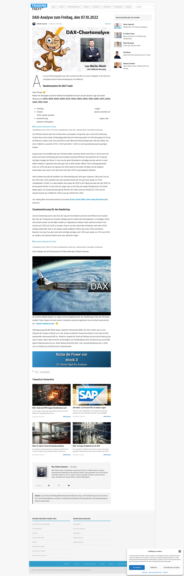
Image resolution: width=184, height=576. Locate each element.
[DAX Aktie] (51, 395)
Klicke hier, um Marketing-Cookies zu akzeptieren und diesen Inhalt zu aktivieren (71, 286)
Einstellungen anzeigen (172, 567)
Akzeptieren (137, 567)
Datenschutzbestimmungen (155, 572)
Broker (128, 7)
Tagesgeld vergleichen (78, 542)
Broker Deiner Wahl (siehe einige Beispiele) (87, 199)
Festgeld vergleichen (78, 537)
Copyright (76, 564)
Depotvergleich (76, 533)
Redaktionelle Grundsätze (38, 546)
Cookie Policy (145, 572)
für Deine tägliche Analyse (71, 364)
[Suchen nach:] (144, 7)
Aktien (61, 7)
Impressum (165, 572)
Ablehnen (153, 567)
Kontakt (102, 564)
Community (96, 7)
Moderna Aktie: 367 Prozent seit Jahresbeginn (135, 27)
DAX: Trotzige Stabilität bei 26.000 (86, 446)
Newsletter (118, 7)
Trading (86, 7)
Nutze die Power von (71, 354)
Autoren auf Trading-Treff (38, 537)
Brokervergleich (77, 524)
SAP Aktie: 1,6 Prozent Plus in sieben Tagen (89, 407)
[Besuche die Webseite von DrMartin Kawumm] (49, 485)
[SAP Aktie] (92, 395)
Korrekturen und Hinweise (38, 551)
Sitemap (111, 564)
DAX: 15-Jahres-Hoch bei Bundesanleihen (48, 446)
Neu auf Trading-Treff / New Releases (41, 524)
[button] (180, 551)
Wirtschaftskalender (37, 528)
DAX (37, 372)
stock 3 (71, 360)
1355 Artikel (73, 467)
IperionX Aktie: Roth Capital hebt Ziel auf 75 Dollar (136, 55)
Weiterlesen (67, 416)
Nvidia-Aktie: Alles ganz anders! (131, 45)
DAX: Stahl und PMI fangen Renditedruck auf (49, 408)
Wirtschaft (107, 7)
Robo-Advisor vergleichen (79, 528)
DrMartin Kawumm (42, 24)
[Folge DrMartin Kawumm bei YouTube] (69, 485)
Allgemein (108, 24)
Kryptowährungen (73, 7)
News (53, 7)
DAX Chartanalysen (45, 372)
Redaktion (34, 542)
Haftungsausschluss (89, 564)
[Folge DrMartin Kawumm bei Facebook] (59, 485)
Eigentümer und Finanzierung (39, 555)
